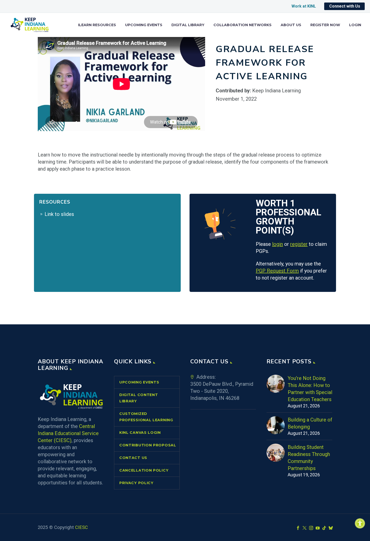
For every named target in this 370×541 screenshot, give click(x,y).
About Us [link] (291, 25)
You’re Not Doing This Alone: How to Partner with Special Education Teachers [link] (310, 388)
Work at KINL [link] (303, 6)
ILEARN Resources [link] (97, 25)
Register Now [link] (325, 25)
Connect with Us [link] (344, 6)
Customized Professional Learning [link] (146, 416)
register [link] (299, 244)
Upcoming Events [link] (143, 25)
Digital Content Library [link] (138, 398)
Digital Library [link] (187, 25)
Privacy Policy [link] (136, 483)
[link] (360, 523)
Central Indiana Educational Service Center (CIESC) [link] (68, 433)
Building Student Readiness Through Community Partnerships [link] (309, 457)
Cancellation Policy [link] (143, 470)
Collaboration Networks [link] (242, 25)
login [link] (277, 244)
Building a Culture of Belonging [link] (310, 423)
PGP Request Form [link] (277, 271)
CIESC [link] (81, 527)
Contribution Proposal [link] (147, 445)
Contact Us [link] (133, 457)
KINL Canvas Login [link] (140, 432)
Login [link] (355, 25)
